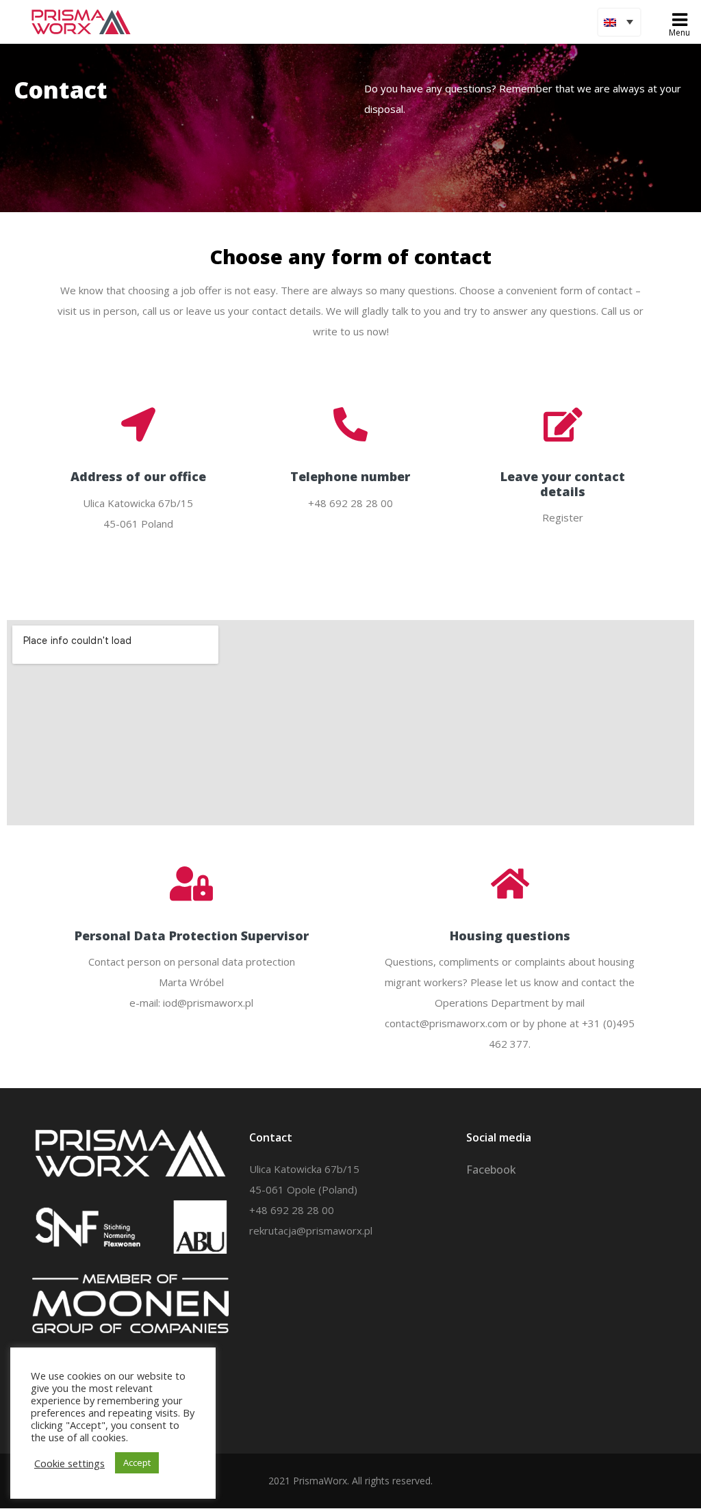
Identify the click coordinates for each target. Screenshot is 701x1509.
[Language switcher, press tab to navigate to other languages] (619, 22)
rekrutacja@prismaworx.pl (310, 1230)
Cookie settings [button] (69, 1463)
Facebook (491, 1169)
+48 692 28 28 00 (291, 1210)
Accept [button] (137, 1462)
